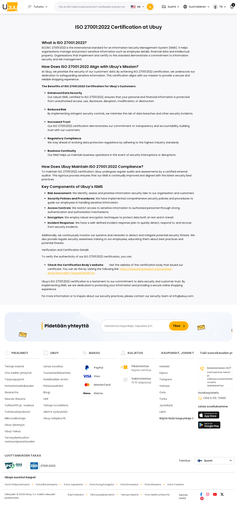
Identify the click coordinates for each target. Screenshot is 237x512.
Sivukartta (11, 392)
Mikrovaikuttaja (15, 418)
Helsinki (164, 366)
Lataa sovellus (53, 366)
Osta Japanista (73, 484)
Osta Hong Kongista (101, 484)
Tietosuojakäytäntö (102, 494)
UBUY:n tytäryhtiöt (55, 412)
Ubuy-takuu (13, 431)
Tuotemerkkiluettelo (57, 373)
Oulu (162, 392)
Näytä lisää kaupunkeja (175, 418)
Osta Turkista (175, 484)
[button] (170, 6)
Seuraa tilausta (15, 399)
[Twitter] (222, 494)
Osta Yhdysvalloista (17, 484)
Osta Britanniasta (46, 484)
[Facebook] (201, 494)
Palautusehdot (53, 386)
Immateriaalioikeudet (19, 386)
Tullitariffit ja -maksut (19, 405)
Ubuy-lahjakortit (54, 418)
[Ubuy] (10, 6)
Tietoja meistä (14, 366)
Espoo (163, 373)
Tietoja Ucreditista (55, 405)
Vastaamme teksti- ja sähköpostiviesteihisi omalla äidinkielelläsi (219, 379)
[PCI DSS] (13, 465)
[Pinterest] (202, 498)
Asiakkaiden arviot (55, 379)
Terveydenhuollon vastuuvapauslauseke (20, 439)
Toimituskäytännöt (17, 412)
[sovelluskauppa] (209, 416)
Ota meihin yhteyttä (18, 373)
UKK (46, 399)
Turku (163, 399)
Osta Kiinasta (152, 484)
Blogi (46, 392)
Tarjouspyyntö (14, 379)
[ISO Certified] (41, 465)
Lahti (162, 412)
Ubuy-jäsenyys (15, 425)
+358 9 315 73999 (214, 398)
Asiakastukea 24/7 (219, 368)
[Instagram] (208, 494)
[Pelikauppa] (209, 426)
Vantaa (164, 386)
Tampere (165, 379)
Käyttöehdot (76, 494)
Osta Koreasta (129, 484)
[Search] (150, 7)
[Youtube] (214, 494)
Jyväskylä (166, 405)
